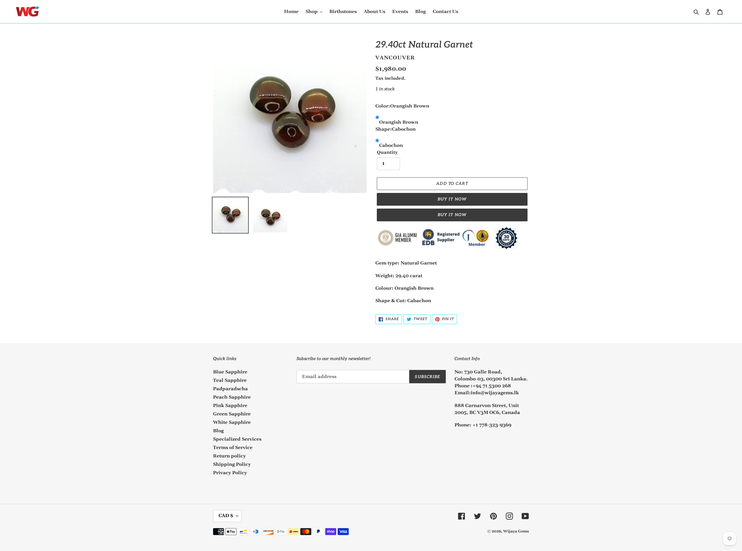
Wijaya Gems (516, 531)
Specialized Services (237, 439)
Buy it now (452, 199)
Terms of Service (232, 447)
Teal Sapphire (230, 380)
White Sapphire (232, 422)
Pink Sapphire (230, 405)
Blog (218, 431)
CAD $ (226, 516)
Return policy (229, 456)
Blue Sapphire (230, 372)
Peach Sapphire (232, 397)
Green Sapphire (232, 414)
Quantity (387, 152)
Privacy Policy (230, 473)
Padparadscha (230, 389)
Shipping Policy (232, 464)
